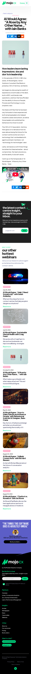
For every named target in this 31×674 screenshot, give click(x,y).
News (3, 613)
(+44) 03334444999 (9, 641)
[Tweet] (12, 36)
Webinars (4, 617)
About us (4, 626)
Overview (4, 593)
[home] (9, 3)
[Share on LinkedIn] (15, 36)
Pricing (4, 630)
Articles (4, 608)
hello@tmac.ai (7, 645)
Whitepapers (5, 610)
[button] (27, 3)
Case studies (5, 615)
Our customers (6, 628)
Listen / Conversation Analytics (10, 595)
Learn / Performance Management (11, 600)
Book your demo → (15, 542)
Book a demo (5, 633)
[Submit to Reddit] (22, 36)
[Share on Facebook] (8, 36)
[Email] (19, 36)
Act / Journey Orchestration (9, 597)
